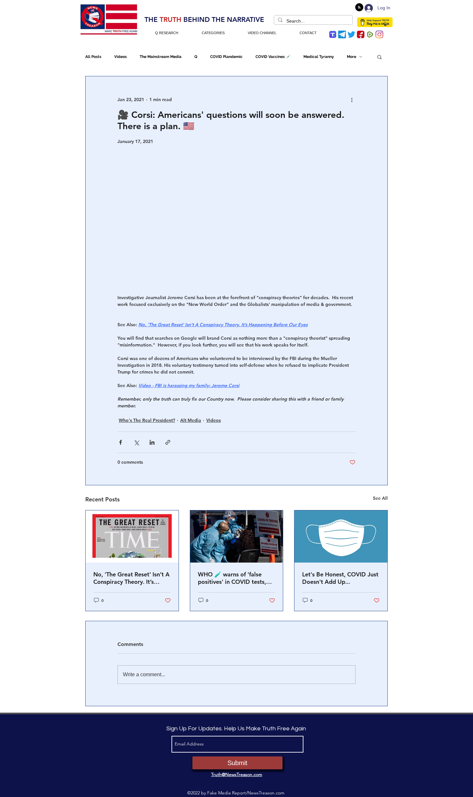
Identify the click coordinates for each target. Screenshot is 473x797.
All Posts (93, 56)
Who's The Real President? (147, 420)
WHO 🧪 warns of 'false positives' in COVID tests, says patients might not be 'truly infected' (233, 578)
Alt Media (190, 420)
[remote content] (236, 220)
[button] (379, 56)
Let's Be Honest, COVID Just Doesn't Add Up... (340, 578)
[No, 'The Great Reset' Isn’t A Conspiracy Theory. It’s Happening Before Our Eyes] (132, 536)
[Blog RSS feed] (359, 7)
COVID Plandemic (226, 56)
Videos (120, 56)
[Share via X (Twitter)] (136, 442)
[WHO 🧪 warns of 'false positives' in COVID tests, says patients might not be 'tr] (236, 536)
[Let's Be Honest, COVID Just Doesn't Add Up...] (340, 536)
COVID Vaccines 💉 (273, 56)
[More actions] (352, 99)
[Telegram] (342, 34)
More (351, 56)
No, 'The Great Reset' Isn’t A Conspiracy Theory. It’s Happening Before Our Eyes (131, 578)
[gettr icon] (361, 34)
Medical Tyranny (318, 56)
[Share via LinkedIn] (152, 442)
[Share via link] (168, 442)
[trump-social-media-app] (333, 34)
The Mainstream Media (160, 56)
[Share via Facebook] (120, 442)
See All (380, 498)
